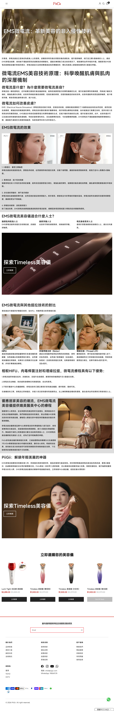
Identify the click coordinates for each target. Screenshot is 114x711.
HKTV (8, 677)
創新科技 (9, 653)
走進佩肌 (9, 656)
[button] (104, 709)
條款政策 (44, 642)
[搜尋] (103, 3)
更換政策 (44, 660)
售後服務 (79, 650)
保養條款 (79, 653)
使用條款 (44, 647)
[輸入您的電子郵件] (81, 630)
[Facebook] (42, 666)
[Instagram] (47, 666)
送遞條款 (44, 656)
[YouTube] (52, 666)
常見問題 (79, 656)
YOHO (8, 674)
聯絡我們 (79, 647)
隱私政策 (44, 650)
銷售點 (8, 666)
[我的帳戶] (100, 3)
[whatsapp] (57, 666)
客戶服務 (79, 642)
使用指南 (79, 660)
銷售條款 (44, 653)
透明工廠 (9, 650)
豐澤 (7, 670)
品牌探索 (9, 647)
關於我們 (9, 642)
